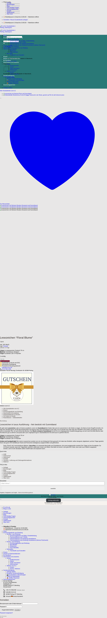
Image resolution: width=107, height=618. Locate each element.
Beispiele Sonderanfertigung (14, 78)
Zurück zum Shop (11, 61)
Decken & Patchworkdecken (11, 58)
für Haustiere (7, 60)
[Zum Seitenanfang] (0, 499)
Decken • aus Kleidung (13, 39)
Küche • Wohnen (14, 74)
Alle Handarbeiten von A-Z (8, 90)
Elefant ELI (13, 50)
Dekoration (10, 549)
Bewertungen (11, 4)
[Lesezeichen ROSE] (17, 93)
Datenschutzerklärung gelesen (25, 492)
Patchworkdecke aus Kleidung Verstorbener (22, 43)
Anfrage (9, 3)
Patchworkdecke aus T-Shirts (18, 42)
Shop (5, 35)
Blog (8, 6)
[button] (11, 1)
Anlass (8, 64)
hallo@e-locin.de (7, 367)
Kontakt (9, 11)
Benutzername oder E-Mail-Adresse (11, 603)
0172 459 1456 (6, 369)
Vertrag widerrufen (53, 500)
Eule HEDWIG (14, 52)
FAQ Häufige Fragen (13, 7)
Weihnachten (13, 69)
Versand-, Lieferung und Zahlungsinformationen (17, 460)
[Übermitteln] (4, 43)
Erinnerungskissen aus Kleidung (19, 48)
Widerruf (5, 461)
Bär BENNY (13, 49)
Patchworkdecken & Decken (11, 414)
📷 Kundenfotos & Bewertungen (15, 80)
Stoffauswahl (10, 12)
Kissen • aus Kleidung (13, 46)
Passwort (3, 606)
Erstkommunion (14, 65)
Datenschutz (7, 455)
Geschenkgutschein (12, 9)
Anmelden (17, 610)
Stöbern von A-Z (11, 71)
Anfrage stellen (11, 77)
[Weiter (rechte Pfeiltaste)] (2, 617)
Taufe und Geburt (14, 68)
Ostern (12, 67)
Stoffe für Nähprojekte (13, 81)
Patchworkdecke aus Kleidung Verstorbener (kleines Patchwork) (27, 45)
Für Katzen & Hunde (9, 416)
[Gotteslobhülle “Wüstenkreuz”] (33, 95)
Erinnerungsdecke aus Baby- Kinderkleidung (22, 40)
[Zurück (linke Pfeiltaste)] (0, 617)
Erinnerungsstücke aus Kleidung (13, 37)
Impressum (6, 457)
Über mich (10, 14)
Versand (5, 346)
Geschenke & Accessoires (11, 62)
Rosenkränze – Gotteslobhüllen (12, 417)
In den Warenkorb (5, 361)
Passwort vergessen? (6, 613)
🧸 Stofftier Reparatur (13, 83)
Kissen (5, 56)
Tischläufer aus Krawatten (17, 55)
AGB (4, 454)
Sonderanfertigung (8, 75)
